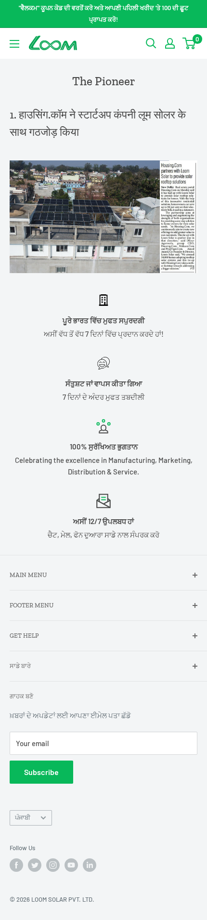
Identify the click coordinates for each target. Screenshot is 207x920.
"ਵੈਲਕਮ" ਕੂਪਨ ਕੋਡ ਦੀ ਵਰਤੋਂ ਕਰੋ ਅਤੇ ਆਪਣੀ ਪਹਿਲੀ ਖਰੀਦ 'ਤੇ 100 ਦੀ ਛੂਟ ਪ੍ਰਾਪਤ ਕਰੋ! (103, 13)
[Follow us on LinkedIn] (89, 865)
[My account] (170, 43)
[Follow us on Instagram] (53, 865)
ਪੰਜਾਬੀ (22, 817)
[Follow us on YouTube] (71, 865)
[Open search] (151, 43)
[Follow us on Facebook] (16, 865)
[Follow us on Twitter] (34, 865)
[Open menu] (14, 44)
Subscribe (41, 771)
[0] (189, 43)
